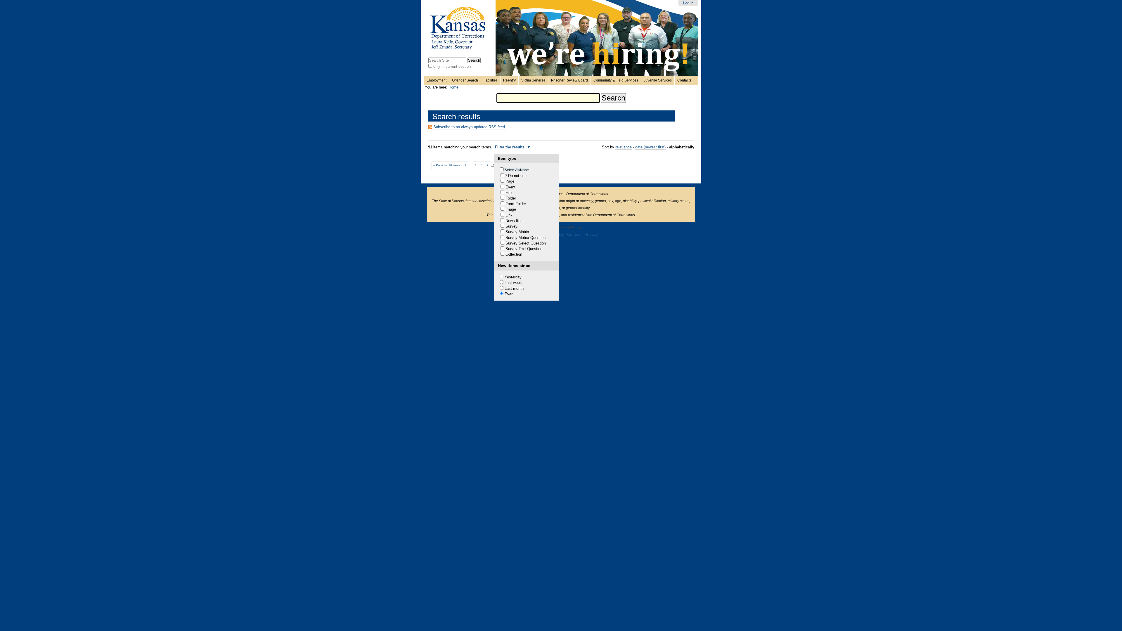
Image (510, 209)
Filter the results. (511, 147)
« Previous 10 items (446, 165)
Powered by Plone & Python (561, 227)
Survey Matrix (517, 232)
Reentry (509, 80)
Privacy (591, 234)
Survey (511, 226)
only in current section (452, 66)
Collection (513, 254)
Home (453, 87)
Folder (510, 198)
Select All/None (517, 170)
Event (510, 187)
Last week (513, 282)
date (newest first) (650, 147)
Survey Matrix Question (525, 237)
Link (508, 215)
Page (509, 181)
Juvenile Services (658, 80)
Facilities (491, 80)
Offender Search (465, 80)
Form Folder (515, 204)
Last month (514, 288)
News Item (514, 221)
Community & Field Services (615, 80)
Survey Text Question (523, 249)
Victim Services (533, 80)
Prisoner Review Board (569, 80)
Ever (508, 294)
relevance (623, 147)
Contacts (684, 80)
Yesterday (513, 277)
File (508, 192)
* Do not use (516, 176)
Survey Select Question (525, 243)
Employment (436, 80)
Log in (688, 3)
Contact (574, 234)
